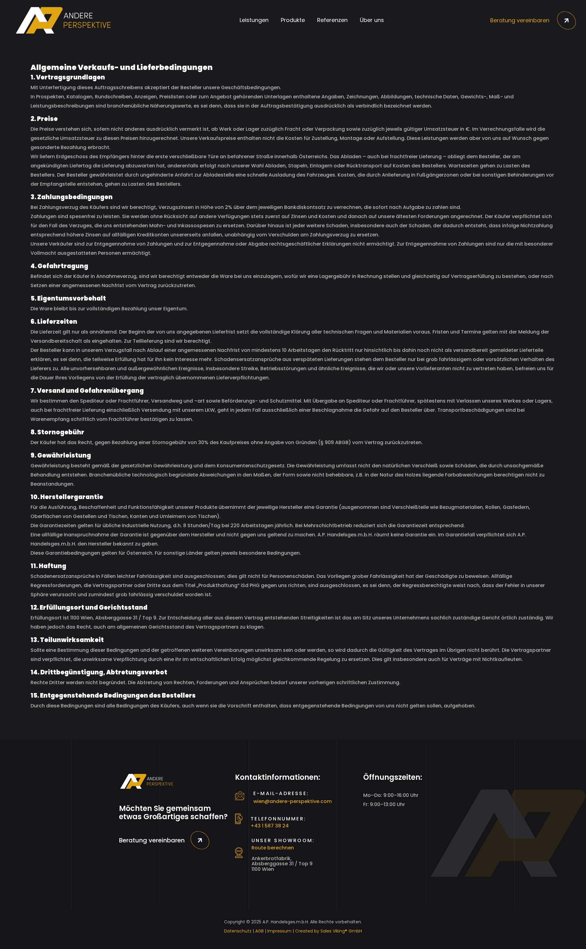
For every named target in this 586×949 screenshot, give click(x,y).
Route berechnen (272, 847)
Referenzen (332, 20)
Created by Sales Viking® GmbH (328, 931)
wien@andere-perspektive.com (292, 801)
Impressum (279, 931)
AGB (259, 931)
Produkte (293, 20)
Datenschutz (237, 931)
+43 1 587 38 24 (270, 825)
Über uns (372, 20)
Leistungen (254, 20)
